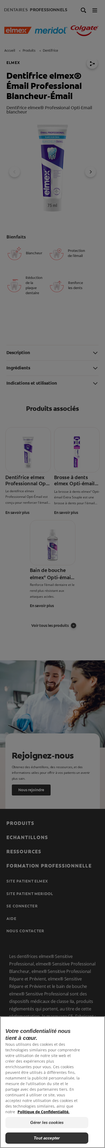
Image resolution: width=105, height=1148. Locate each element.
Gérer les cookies (47, 1122)
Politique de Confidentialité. (43, 1111)
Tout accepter (47, 1138)
